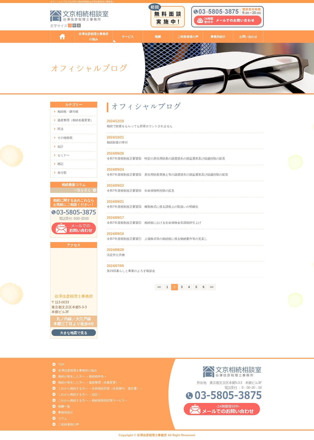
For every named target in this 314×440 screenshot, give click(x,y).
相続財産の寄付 (117, 142)
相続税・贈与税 (67, 111)
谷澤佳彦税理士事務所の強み (94, 36)
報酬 (158, 36)
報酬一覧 (64, 406)
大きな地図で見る (73, 333)
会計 (60, 146)
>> (211, 287)
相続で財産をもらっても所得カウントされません (140, 126)
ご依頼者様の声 (188, 36)
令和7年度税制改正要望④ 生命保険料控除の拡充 (140, 190)
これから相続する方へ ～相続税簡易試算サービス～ (93, 400)
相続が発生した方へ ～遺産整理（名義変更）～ (90, 382)
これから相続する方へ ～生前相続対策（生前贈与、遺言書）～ (100, 388)
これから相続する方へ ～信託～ (79, 394)
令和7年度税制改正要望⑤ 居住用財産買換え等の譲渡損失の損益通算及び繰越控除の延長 (167, 174)
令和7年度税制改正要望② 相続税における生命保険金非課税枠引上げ (154, 222)
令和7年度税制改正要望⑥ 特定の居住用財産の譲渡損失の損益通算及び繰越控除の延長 (166, 158)
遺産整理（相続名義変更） (75, 120)
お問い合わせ (248, 36)
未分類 (61, 172)
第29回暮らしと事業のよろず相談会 (131, 271)
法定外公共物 (116, 255)
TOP (61, 364)
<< (159, 287)
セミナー (63, 155)
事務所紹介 (218, 36)
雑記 (60, 164)
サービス (128, 36)
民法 (60, 129)
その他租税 (64, 137)
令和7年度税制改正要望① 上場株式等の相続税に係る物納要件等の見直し (157, 238)
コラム (62, 418)
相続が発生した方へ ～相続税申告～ (82, 376)
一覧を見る (82, 190)
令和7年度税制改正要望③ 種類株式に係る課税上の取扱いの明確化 (152, 206)
